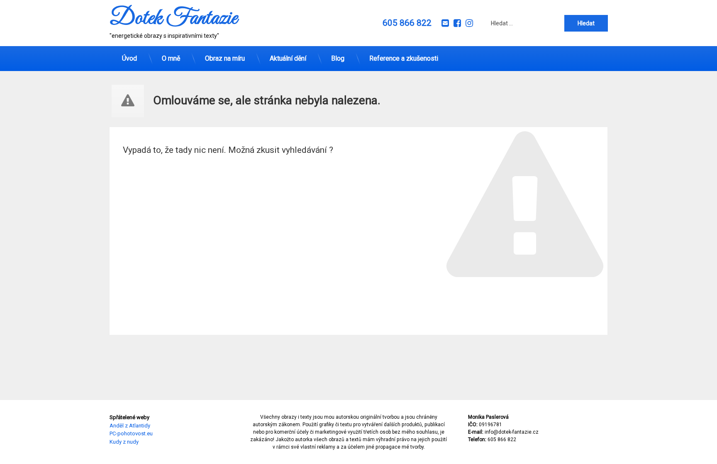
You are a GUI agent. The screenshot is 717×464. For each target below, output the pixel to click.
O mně (171, 58)
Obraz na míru (225, 58)
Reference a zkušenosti (403, 58)
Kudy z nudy (124, 442)
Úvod (129, 58)
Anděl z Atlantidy (130, 425)
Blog (337, 58)
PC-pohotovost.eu (131, 433)
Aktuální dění (288, 58)
